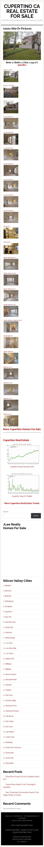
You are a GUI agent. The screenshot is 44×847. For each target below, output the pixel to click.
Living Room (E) (8, 179)
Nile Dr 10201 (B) (9, 85)
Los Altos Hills (10, 648)
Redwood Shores (12, 711)
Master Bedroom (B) (9, 273)
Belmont (8, 591)
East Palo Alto (10, 622)
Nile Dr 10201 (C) (9, 101)
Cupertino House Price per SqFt (22, 467)
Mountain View (11, 680)
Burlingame (9, 601)
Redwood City (11, 706)
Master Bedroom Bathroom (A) (13, 320)
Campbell (8, 606)
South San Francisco (13, 747)
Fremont (9, 633)
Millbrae (8, 664)
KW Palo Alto (26, 837)
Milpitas (8, 669)
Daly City (8, 617)
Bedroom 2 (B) (8, 383)
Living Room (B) (8, 132)
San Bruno (10, 716)
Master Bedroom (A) (10, 257)
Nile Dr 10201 (8, 70)
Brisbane (8, 596)
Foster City (9, 627)
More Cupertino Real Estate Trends (22, 503)
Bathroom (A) (8, 414)
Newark (8, 685)
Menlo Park (9, 659)
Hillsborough (10, 638)
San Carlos (10, 721)
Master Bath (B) (8, 351)
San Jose (9, 727)
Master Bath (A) (8, 336)
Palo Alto (9, 695)
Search (5, 512)
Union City (9, 758)
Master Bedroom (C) (9, 289)
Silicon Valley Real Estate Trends (22, 825)
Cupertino (8, 612)
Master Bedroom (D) (10, 304)
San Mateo (10, 732)
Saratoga (8, 742)
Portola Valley (11, 700)
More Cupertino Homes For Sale (22, 429)
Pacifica (8, 690)
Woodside (9, 763)
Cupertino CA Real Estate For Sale (22, 11)
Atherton (8, 585)
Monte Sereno (11, 674)
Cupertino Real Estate (16, 440)
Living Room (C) (8, 148)
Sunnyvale (10, 753)
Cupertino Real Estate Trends (22, 832)
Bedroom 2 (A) (8, 367)
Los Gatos (9, 653)
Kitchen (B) (7, 242)
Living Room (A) (8, 117)
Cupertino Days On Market (22, 496)
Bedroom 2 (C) (8, 398)
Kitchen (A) (7, 226)
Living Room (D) (8, 164)
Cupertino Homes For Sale (29, 830)
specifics (22, 65)
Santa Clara (10, 737)
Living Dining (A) (9, 195)
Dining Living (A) (9, 210)
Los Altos (9, 643)
